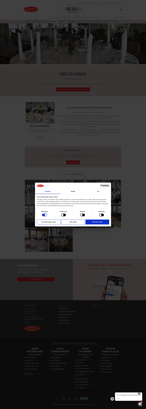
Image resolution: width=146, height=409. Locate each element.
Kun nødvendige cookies (48, 222)
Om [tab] (98, 191)
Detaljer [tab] (73, 191)
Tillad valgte (73, 222)
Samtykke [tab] (48, 191)
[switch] (63, 215)
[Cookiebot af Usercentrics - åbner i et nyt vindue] (101, 186)
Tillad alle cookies (97, 222)
